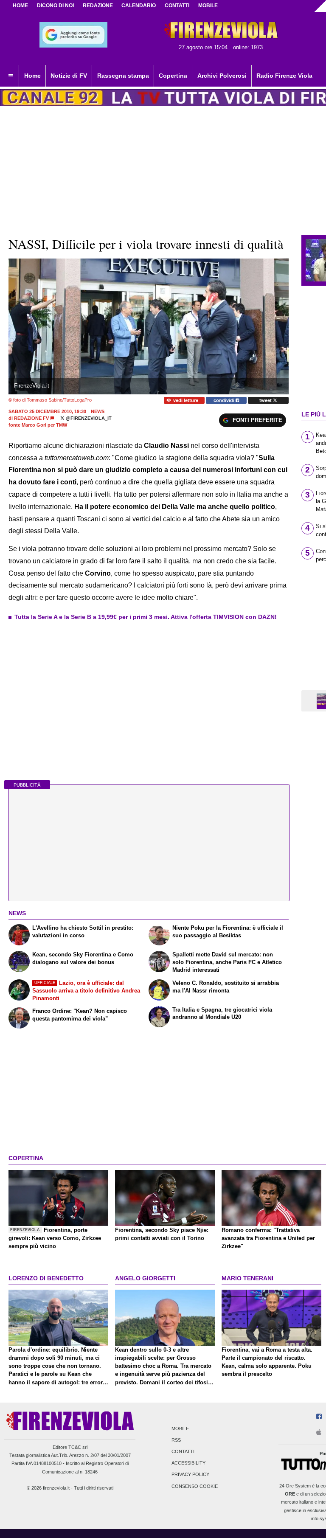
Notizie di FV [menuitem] (69, 75)
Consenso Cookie (194, 1486)
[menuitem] (10, 76)
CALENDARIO (138, 5)
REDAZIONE (98, 5)
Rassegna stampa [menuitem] (123, 75)
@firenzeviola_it (88, 418)
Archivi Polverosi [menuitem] (222, 75)
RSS (176, 1439)
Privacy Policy (190, 1474)
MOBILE (208, 5)
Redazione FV (31, 418)
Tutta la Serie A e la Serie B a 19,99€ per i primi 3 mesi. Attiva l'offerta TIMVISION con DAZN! (145, 616)
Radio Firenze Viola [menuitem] (284, 75)
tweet (266, 400)
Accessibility (188, 1463)
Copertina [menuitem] (173, 75)
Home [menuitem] (32, 75)
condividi (225, 400)
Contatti (182, 1451)
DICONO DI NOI (55, 5)
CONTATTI (177, 5)
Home (20, 5)
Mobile (180, 1428)
